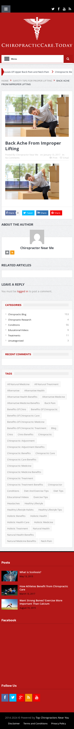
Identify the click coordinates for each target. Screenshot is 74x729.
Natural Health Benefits (20, 534)
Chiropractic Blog (17, 314)
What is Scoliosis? (30, 572)
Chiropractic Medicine (19, 465)
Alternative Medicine (53, 396)
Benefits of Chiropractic (44, 409)
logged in (22, 291)
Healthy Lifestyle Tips (50, 509)
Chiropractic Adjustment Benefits (26, 447)
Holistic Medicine (43, 522)
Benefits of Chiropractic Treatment (26, 428)
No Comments (12, 157)
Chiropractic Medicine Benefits (24, 472)
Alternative (13, 390)
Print (55, 157)
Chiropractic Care (45, 453)
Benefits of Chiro (16, 409)
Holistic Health (38, 515)
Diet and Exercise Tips (36, 490)
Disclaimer (14, 723)
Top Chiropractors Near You (52, 717)
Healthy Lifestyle (34, 503)
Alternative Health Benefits (22, 396)
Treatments (14, 335)
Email (66, 157)
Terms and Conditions (35, 723)
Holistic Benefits (16, 515)
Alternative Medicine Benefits (23, 403)
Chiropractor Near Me (27, 154)
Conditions (14, 325)
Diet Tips (58, 490)
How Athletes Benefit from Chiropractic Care (44, 588)
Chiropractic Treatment (20, 478)
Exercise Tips (41, 497)
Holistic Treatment (17, 528)
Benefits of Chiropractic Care (23, 415)
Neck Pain (46, 541)
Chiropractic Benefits (19, 453)
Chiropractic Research (19, 319)
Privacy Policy (58, 723)
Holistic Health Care (18, 522)
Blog (53, 428)
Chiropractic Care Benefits (21, 459)
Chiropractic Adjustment (21, 440)
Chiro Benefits (25, 434)
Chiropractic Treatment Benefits (25, 484)
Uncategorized (16, 340)
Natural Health (41, 528)
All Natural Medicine (18, 384)
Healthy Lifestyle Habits (20, 509)
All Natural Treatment (46, 384)
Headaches (13, 503)
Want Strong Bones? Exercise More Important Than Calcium (41, 602)
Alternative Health (34, 390)
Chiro (10, 434)
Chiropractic (45, 434)
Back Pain (50, 403)
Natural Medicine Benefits (21, 541)
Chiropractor (55, 484)
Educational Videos (18, 330)
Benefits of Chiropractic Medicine (25, 421)
